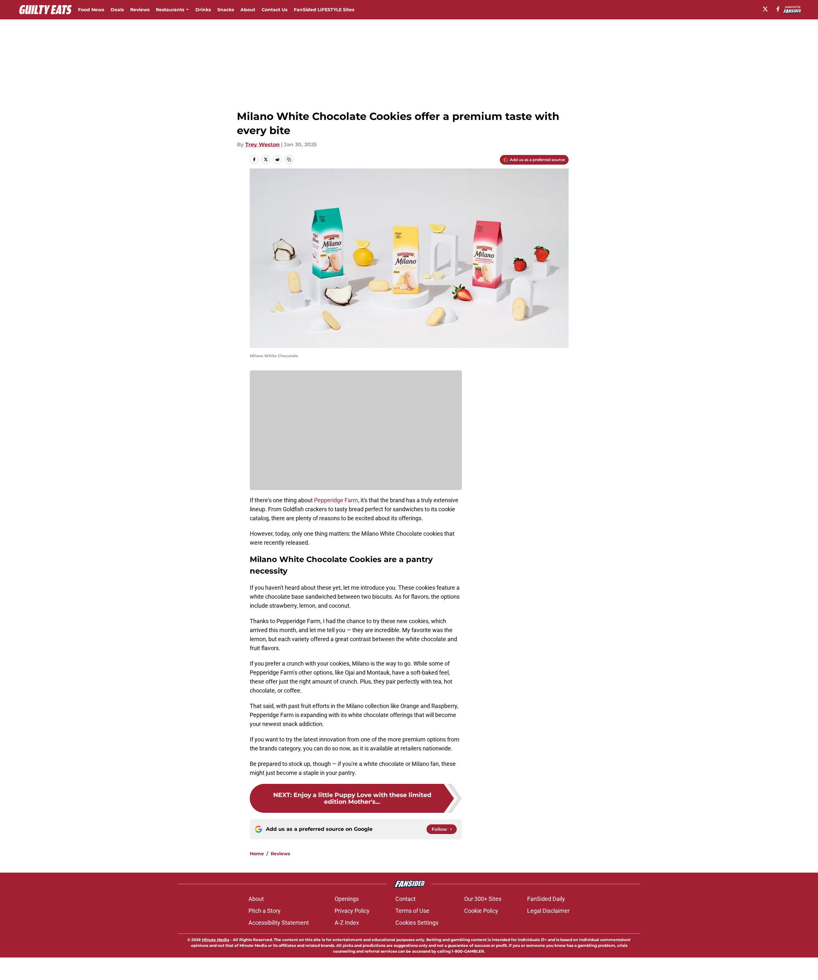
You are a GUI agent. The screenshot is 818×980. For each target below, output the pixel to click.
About (247, 10)
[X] (765, 9)
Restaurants (170, 10)
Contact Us (274, 10)
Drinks (203, 10)
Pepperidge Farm (336, 500)
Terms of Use (412, 910)
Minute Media (215, 939)
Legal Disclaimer (548, 910)
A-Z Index (347, 922)
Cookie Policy (481, 910)
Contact (405, 898)
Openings (347, 898)
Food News (91, 10)
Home (257, 854)
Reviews (139, 10)
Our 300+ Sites (482, 898)
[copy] (288, 159)
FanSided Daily (546, 898)
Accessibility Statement (278, 922)
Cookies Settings (416, 922)
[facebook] (778, 9)
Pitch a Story (264, 910)
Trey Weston (262, 144)
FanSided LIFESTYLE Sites (324, 10)
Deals (117, 10)
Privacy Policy (352, 910)
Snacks (225, 10)
